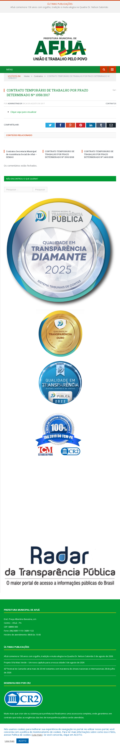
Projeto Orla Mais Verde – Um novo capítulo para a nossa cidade (59, 7)
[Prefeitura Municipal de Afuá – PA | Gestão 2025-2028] (60, 40)
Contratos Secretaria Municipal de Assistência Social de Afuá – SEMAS (21, 154)
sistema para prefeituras (42, 713)
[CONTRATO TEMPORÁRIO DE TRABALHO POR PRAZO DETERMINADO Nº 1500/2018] (60, 145)
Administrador (15, 103)
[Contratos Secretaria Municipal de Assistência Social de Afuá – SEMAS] (21, 145)
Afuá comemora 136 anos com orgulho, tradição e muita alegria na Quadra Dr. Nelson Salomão (49, 656)
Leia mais (37, 734)
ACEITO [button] (22, 740)
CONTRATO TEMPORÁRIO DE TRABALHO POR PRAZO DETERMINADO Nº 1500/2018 (59, 154)
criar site (23, 713)
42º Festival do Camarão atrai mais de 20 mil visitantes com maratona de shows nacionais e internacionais (54, 668)
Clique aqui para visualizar (23, 111)
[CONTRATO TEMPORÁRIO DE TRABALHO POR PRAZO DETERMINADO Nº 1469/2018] (99, 145)
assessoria (76, 713)
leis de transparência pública (54, 717)
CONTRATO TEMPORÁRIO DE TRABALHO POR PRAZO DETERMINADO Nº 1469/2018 (98, 154)
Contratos (111, 103)
